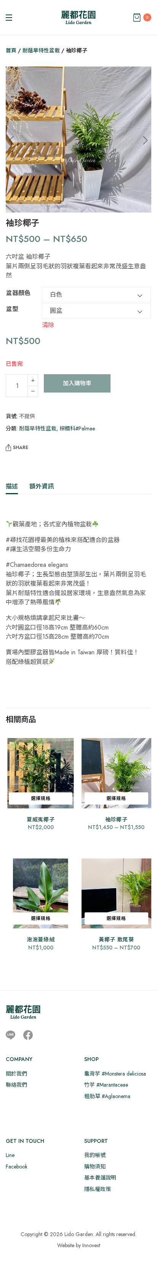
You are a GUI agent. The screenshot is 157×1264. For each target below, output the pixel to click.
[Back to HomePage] (78, 17)
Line (10, 1155)
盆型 (12, 309)
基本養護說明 (100, 1177)
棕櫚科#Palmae (77, 428)
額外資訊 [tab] (41, 486)
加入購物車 (77, 383)
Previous (17, 140)
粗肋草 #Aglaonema (107, 1096)
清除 (48, 324)
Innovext (91, 1245)
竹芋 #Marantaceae (106, 1085)
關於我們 (16, 1073)
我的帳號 (95, 1155)
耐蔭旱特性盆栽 (41, 50)
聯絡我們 (16, 1085)
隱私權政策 (97, 1189)
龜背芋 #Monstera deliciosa (115, 1073)
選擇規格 (41, 798)
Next (139, 140)
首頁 (11, 50)
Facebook (16, 1166)
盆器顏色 (18, 293)
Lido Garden (78, 1234)
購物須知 (95, 1166)
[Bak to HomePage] (23, 1012)
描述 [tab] (12, 486)
